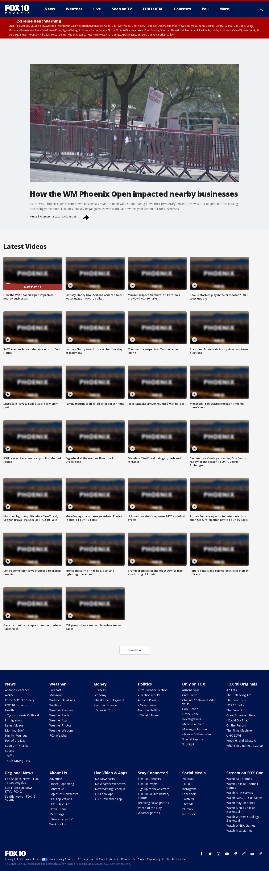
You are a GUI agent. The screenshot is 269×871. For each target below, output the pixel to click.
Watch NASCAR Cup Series (244, 798)
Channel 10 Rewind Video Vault (199, 702)
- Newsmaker (147, 705)
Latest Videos (14, 725)
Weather (57, 684)
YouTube (188, 779)
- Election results (149, 695)
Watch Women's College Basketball (243, 818)
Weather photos (149, 813)
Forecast (55, 690)
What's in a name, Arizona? (244, 746)
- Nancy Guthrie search (197, 734)
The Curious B (236, 700)
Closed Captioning (61, 784)
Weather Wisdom (61, 730)
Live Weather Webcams (110, 784)
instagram (218, 853)
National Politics (149, 710)
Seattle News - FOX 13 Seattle (20, 798)
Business (100, 690)
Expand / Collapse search (261, 9)
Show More (134, 650)
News (10, 684)
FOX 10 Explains (16, 705)
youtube (227, 853)
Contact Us (57, 789)
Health (9, 710)
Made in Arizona (193, 724)
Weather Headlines (62, 700)
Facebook (189, 794)
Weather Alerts (59, 715)
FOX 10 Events (148, 784)
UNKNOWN (234, 735)
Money (100, 684)
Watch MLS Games (239, 831)
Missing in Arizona (194, 729)
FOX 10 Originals (241, 684)
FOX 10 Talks (235, 705)
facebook (201, 853)
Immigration (13, 720)
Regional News (19, 772)
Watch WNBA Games (240, 825)
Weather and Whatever (242, 740)
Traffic (9, 756)
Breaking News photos (153, 803)
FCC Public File (59, 804)
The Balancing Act (238, 695)
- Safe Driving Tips (17, 761)
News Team (57, 809)
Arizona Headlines (17, 690)
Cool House (190, 709)
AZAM (9, 695)
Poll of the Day (15, 740)
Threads (187, 804)
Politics (145, 684)
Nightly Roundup (16, 735)
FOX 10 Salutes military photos (153, 796)
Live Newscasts (104, 779)
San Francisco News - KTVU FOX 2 (19, 789)
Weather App (58, 720)
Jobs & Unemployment (109, 700)
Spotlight (188, 744)
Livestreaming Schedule (110, 789)
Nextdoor (188, 814)
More (224, 9)
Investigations (191, 719)
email (252, 853)
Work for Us (57, 824)
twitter (210, 853)
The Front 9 (234, 710)
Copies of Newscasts (63, 794)
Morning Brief (14, 730)
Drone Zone (190, 714)
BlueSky (187, 809)
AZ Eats (231, 690)
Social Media (194, 772)
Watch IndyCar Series (240, 803)
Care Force (189, 695)
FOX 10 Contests (149, 779)
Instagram (189, 789)
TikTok (186, 784)
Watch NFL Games (239, 779)
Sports (9, 751)
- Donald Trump (149, 715)
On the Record (236, 725)
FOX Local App (103, 794)
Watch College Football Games (242, 786)
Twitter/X (188, 799)
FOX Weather (58, 735)
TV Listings (56, 814)
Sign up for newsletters (153, 789)
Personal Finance (105, 705)
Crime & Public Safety (19, 700)
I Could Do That (237, 720)
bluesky (243, 853)
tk (235, 853)
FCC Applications (60, 799)
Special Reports (192, 739)
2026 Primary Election (152, 690)
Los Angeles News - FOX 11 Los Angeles (22, 781)
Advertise (55, 779)
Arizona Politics (148, 700)
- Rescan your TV (61, 819)
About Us (58, 772)
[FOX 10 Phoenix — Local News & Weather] (19, 9)
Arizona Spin (190, 690)
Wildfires (55, 705)
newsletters (260, 853)
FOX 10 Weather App (108, 799)
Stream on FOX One (244, 772)
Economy (100, 695)
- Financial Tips (104, 710)
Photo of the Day (150, 808)
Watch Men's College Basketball (240, 810)
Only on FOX (193, 684)
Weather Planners (61, 710)
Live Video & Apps (110, 772)
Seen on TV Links (16, 746)
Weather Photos (60, 725)
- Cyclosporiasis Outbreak (22, 715)
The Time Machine (239, 730)
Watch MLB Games (239, 793)
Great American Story (241, 715)
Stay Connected (153, 772)
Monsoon (56, 695)
